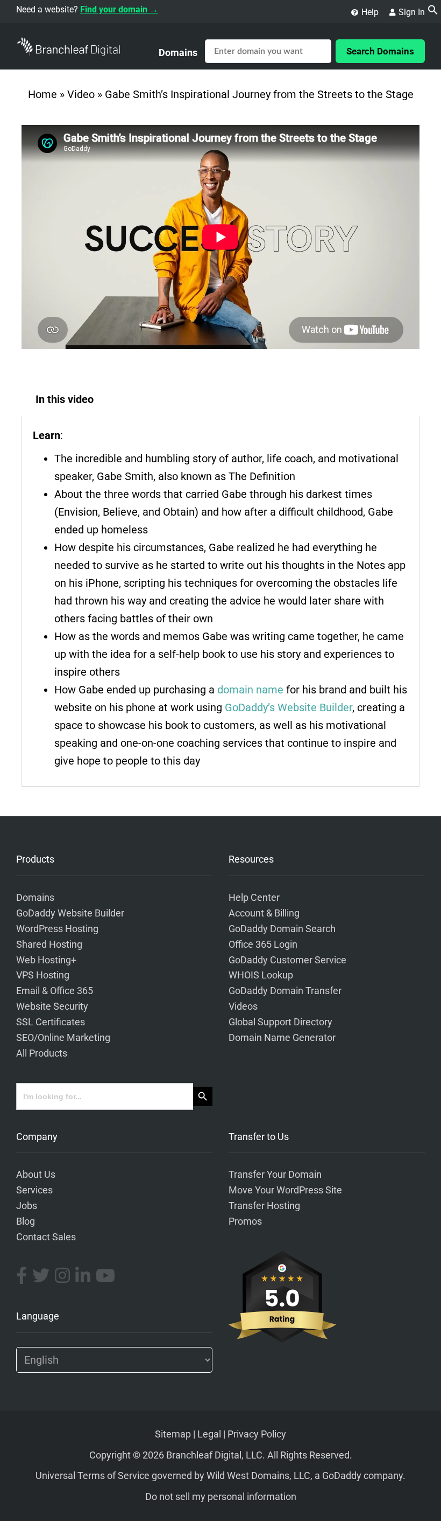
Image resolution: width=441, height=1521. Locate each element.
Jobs (26, 1205)
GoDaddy (341, 1475)
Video (81, 94)
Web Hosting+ (46, 960)
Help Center (254, 897)
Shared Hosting (49, 944)
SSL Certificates (50, 1022)
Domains (178, 52)
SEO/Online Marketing (63, 1037)
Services (34, 1190)
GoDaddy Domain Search (282, 928)
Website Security (52, 1006)
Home (42, 94)
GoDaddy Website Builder (70, 913)
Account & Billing (264, 913)
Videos (243, 1006)
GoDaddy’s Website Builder (288, 707)
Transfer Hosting (264, 1205)
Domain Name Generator (282, 1037)
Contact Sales (46, 1237)
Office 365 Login (263, 944)
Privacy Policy (256, 1434)
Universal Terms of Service (92, 1475)
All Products (41, 1053)
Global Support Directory (280, 1022)
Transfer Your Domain (275, 1174)
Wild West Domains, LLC (258, 1475)
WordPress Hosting (57, 928)
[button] (433, 11)
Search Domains (380, 51)
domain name (250, 689)
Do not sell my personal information (220, 1496)
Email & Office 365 (54, 990)
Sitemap (173, 1434)
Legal (209, 1434)
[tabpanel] (220, 601)
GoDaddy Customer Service (287, 960)
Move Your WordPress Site (285, 1190)
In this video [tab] (64, 399)
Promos (245, 1221)
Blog (25, 1221)
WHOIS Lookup (261, 975)
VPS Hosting (42, 975)
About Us (35, 1174)
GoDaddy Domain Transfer (285, 990)
